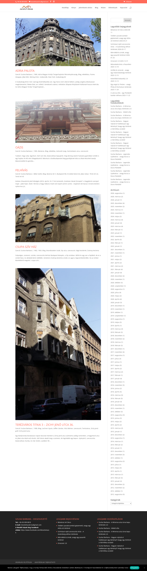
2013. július (115, 465)
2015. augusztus (116, 415)
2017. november (116, 352)
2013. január (115, 481)
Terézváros (86, 428)
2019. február (115, 332)
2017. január (115, 379)
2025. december (116, 203)
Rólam (103, 8)
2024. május (115, 216)
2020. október (115, 283)
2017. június (115, 362)
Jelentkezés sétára (85, 8)
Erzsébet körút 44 (73, 174)
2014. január (115, 448)
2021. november (116, 253)
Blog (96, 8)
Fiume (92, 74)
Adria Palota (24, 71)
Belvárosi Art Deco (117, 30)
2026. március (116, 197)
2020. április (115, 299)
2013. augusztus (116, 461)
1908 (35, 428)
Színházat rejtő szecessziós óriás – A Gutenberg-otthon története (120, 46)
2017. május (115, 365)
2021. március (116, 266)
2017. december (116, 349)
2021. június (115, 256)
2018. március (116, 342)
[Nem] (144, 568)
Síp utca (64, 250)
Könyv (73, 8)
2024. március (116, 220)
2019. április (115, 326)
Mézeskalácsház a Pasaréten (121, 64)
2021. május (115, 259)
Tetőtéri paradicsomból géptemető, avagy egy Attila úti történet (120, 38)
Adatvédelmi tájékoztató (45, 562)
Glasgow (18, 77)
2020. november (116, 279)
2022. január (115, 246)
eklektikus (85, 74)
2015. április (115, 425)
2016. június (115, 388)
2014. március (116, 441)
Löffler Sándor (58, 428)
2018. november (116, 339)
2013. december (116, 451)
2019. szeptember (117, 316)
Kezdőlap (65, 8)
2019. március (116, 329)
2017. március (116, 372)
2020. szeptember (117, 286)
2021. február (115, 269)
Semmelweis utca (73, 151)
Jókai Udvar (85, 174)
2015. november (116, 408)
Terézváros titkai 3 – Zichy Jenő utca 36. (44, 425)
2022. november (116, 236)
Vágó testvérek (81, 250)
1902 (35, 250)
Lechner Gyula (47, 428)
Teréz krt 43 (19, 176)
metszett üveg (61, 151)
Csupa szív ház (26, 247)
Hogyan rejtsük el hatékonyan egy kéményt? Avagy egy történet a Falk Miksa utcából (115, 539)
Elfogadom (134, 568)
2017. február (115, 375)
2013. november (116, 455)
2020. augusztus (116, 289)
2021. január (115, 273)
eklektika (52, 151)
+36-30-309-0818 (22, 2)
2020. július (115, 292)
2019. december (116, 306)
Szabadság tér (61, 77)
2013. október (115, 458)
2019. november (116, 309)
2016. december (116, 382)
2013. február (115, 478)
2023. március (116, 226)
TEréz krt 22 (94, 174)
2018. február (115, 345)
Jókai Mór (25, 77)
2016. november (116, 385)
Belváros (41, 151)
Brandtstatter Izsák (53, 250)
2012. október (115, 491)
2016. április (115, 392)
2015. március (116, 428)
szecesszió (84, 151)
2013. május (115, 468)
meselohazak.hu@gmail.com (31, 525)
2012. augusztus (116, 494)
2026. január (115, 200)
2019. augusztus (116, 319)
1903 (40, 250)
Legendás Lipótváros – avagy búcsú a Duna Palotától (120, 156)
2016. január (115, 402)
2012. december (116, 484)
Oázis (19, 147)
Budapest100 (61, 174)
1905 (35, 151)
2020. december (116, 276)
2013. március (116, 474)
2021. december (116, 249)
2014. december (116, 435)
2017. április (115, 369)
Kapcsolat (123, 8)
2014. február (115, 445)
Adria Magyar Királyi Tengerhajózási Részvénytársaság (57, 74)
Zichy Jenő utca (24, 431)
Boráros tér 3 (51, 174)
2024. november (116, 213)
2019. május (115, 322)
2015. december (116, 405)
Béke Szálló (38, 174)
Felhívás (21, 170)
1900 (35, 74)
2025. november (116, 206)
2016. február (115, 398)
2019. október (115, 312)
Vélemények (112, 8)
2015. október (115, 412)
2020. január (115, 302)
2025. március (116, 210)
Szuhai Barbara (26, 74)
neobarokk (43, 77)
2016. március (116, 395)
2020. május (115, 296)
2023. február (115, 230)
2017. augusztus (116, 355)
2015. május (115, 421)
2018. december (116, 336)
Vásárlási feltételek (23, 562)
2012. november (116, 488)
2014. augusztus (116, 438)
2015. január (115, 431)
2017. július (115, 359)
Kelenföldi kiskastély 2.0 (119, 79)
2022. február (115, 243)
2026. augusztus (116, 193)
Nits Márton (68, 428)
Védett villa (127, 112)
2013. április (115, 471)
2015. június (115, 418)
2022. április (115, 239)
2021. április (115, 263)
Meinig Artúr (34, 77)
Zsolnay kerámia (93, 250)
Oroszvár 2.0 (115, 61)
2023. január (115, 233)
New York (51, 77)
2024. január (115, 223)
